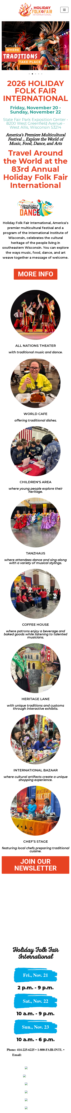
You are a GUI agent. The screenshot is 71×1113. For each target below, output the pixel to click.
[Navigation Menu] (64, 10)
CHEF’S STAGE (35, 842)
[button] (5, 46)
